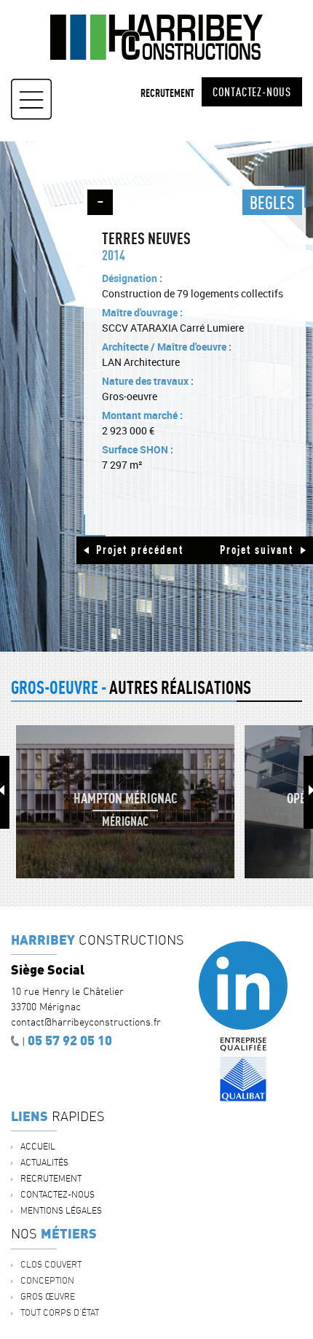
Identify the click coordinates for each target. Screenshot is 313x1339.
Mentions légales (61, 1210)
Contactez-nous (252, 92)
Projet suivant (256, 549)
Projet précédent (139, 549)
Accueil (37, 1146)
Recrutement (167, 93)
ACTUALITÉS (44, 1162)
